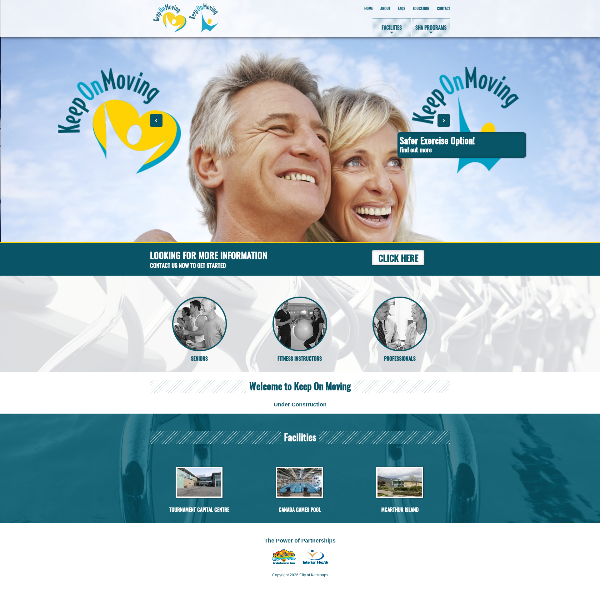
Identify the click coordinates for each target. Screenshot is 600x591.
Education (421, 8)
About (385, 8)
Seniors (199, 358)
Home (368, 8)
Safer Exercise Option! (436, 144)
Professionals (400, 358)
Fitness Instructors (300, 358)
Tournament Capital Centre (199, 510)
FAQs (401, 8)
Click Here (398, 258)
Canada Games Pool (300, 510)
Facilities (392, 27)
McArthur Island (400, 510)
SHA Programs (431, 27)
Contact (443, 8)
